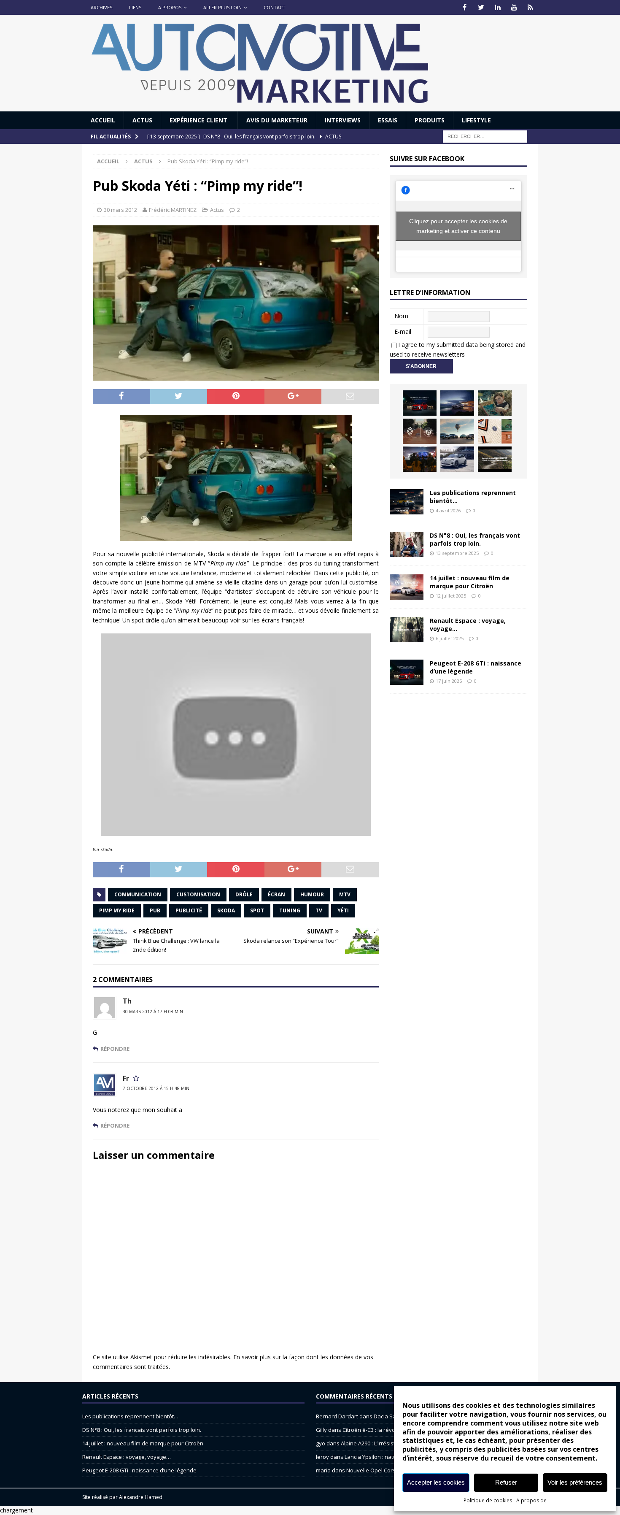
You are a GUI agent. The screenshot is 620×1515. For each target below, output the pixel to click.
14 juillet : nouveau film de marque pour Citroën (469, 582)
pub (155, 910)
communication (137, 894)
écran (276, 894)
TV (318, 910)
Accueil (103, 120)
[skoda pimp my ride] (236, 478)
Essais (387, 120)
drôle (244, 894)
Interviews (343, 120)
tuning (289, 910)
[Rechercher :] (485, 136)
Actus (142, 120)
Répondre (114, 1048)
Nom (401, 316)
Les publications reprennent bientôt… (473, 496)
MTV (344, 894)
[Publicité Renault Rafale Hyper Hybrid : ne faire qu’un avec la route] (495, 459)
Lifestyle (476, 120)
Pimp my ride (117, 910)
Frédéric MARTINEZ (173, 210)
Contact (275, 7)
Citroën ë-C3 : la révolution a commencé (392, 1430)
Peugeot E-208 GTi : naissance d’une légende (475, 667)
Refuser (506, 1482)
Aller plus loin (222, 7)
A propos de (531, 1500)
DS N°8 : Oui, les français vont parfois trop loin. (475, 539)
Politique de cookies (488, 1500)
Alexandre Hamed (140, 1497)
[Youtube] (514, 7)
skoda (226, 910)
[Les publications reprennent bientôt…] (406, 501)
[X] (481, 7)
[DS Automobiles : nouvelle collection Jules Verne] (457, 431)
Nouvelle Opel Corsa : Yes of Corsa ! (392, 1470)
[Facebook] (464, 7)
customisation (198, 894)
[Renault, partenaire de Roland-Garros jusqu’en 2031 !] (420, 431)
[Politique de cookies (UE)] (530, 7)
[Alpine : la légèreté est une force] (495, 403)
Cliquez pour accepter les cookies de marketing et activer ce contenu (458, 226)
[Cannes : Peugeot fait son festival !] (420, 459)
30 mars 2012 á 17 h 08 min (153, 1012)
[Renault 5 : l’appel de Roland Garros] (457, 459)
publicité (188, 910)
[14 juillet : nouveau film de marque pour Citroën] (406, 587)
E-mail (402, 331)
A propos (169, 7)
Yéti (343, 910)
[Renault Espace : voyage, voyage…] (406, 629)
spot (257, 910)
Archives (101, 7)
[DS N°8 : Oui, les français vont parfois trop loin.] (406, 544)
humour (312, 894)
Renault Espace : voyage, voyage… (468, 624)
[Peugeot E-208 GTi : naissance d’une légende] (420, 403)
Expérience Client (199, 120)
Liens (135, 7)
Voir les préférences (574, 1482)
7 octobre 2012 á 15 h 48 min (156, 1088)
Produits (430, 120)
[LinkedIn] (497, 7)
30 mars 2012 (120, 210)
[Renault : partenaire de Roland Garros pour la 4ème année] (495, 431)
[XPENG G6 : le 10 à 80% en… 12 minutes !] (457, 403)
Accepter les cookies (436, 1482)
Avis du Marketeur (276, 120)
